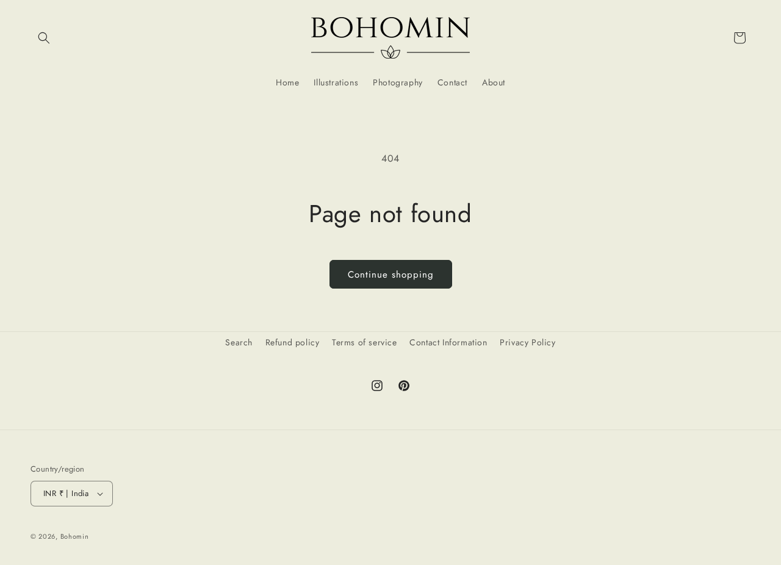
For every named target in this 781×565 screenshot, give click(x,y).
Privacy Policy (527, 342)
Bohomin (74, 536)
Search (239, 342)
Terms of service (364, 342)
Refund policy (292, 342)
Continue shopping (391, 274)
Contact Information (448, 342)
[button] (44, 37)
